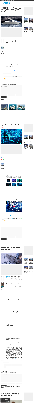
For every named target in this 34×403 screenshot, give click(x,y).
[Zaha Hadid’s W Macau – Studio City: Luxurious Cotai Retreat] (31, 20)
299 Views (2, 397)
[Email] (5, 79)
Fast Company (8, 276)
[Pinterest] (28, 3)
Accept (8, 401)
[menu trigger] (2, 3)
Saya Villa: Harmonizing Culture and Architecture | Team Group (26, 24)
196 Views (2, 13)
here (15, 358)
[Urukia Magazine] (6, 3)
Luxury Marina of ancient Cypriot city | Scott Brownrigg (4, 112)
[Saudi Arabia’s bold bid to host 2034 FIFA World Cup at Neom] (26, 28)
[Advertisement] (11, 32)
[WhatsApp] (3, 14)
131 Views (2, 126)
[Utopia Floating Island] (13, 107)
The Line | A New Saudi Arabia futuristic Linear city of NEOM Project (2, 289)
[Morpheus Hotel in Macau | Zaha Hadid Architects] (31, 28)
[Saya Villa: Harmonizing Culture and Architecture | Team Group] (26, 20)
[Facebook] (1, 40)
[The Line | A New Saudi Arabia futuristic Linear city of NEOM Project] (2, 285)
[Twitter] (27, 3)
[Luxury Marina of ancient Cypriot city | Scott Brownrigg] (4, 107)
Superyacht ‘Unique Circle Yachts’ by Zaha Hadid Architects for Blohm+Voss (2, 52)
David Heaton (11, 215)
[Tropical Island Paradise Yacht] (21, 107)
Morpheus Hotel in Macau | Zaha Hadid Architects (31, 31)
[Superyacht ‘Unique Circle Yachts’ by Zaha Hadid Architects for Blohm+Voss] (2, 47)
